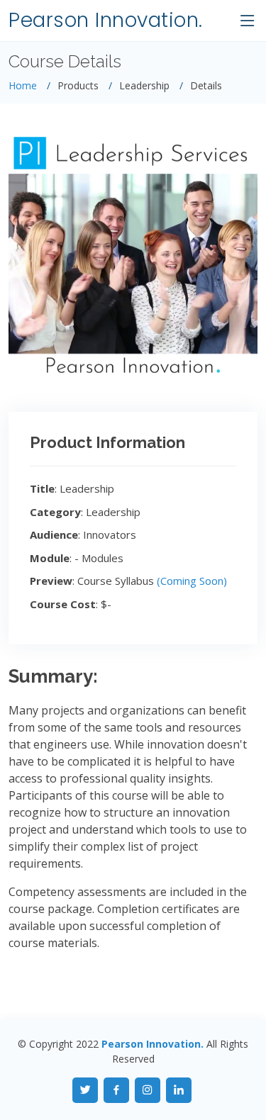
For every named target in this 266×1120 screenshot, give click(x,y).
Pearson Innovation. (106, 20)
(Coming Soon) (192, 580)
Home (23, 85)
